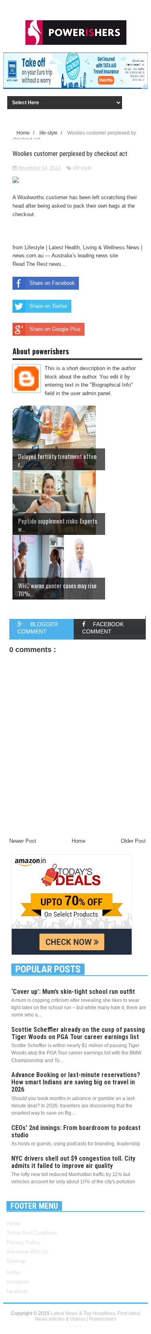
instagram (17, 1282)
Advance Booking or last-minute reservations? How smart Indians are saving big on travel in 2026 (75, 1082)
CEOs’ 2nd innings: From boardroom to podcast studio (76, 1131)
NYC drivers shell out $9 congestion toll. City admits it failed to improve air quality (73, 1162)
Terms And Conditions (32, 1233)
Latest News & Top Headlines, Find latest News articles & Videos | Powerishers (88, 1316)
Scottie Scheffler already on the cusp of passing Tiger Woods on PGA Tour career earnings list (78, 1033)
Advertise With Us (27, 1252)
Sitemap (16, 1261)
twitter (13, 1272)
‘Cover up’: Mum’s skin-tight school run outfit (73, 991)
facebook (17, 1291)
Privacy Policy (23, 1242)
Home (13, 1223)
